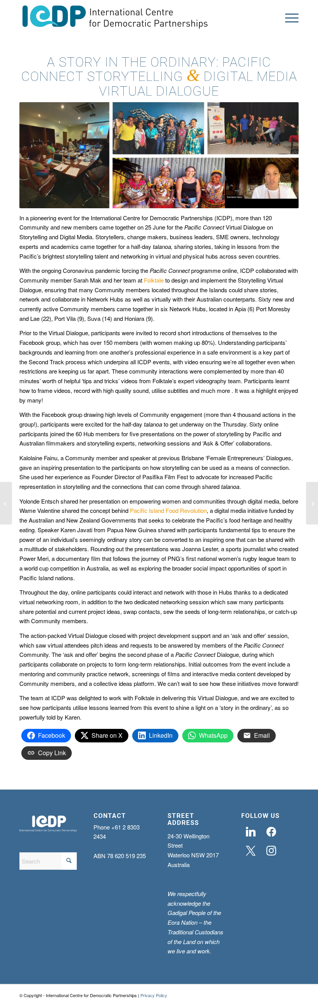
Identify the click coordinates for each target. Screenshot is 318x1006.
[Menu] (288, 18)
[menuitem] (288, 18)
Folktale (154, 280)
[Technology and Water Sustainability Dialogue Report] (312, 503)
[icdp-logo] (115, 18)
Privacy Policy (153, 995)
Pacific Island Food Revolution (168, 510)
